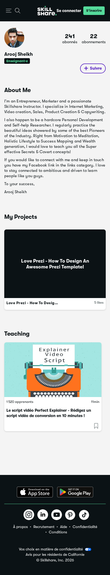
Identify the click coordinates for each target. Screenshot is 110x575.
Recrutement (43, 527)
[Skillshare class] (52, 369)
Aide (63, 527)
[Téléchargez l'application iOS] (35, 492)
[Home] (47, 10)
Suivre (96, 68)
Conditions (58, 532)
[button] (8, 10)
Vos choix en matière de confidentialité (51, 549)
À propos (20, 527)
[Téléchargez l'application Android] (75, 492)
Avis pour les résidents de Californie (55, 555)
